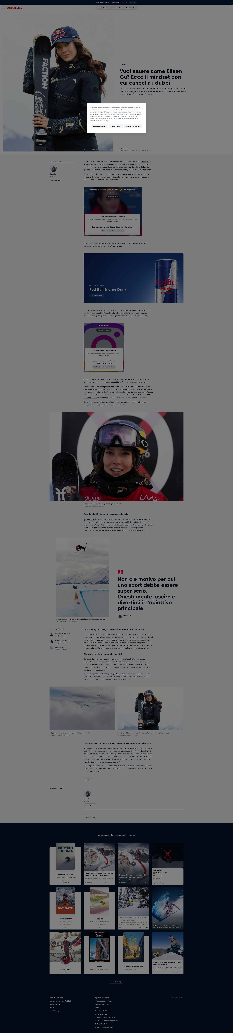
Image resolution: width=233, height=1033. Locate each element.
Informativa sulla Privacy (125, 118)
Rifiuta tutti (116, 126)
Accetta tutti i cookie (133, 126)
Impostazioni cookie (99, 126)
